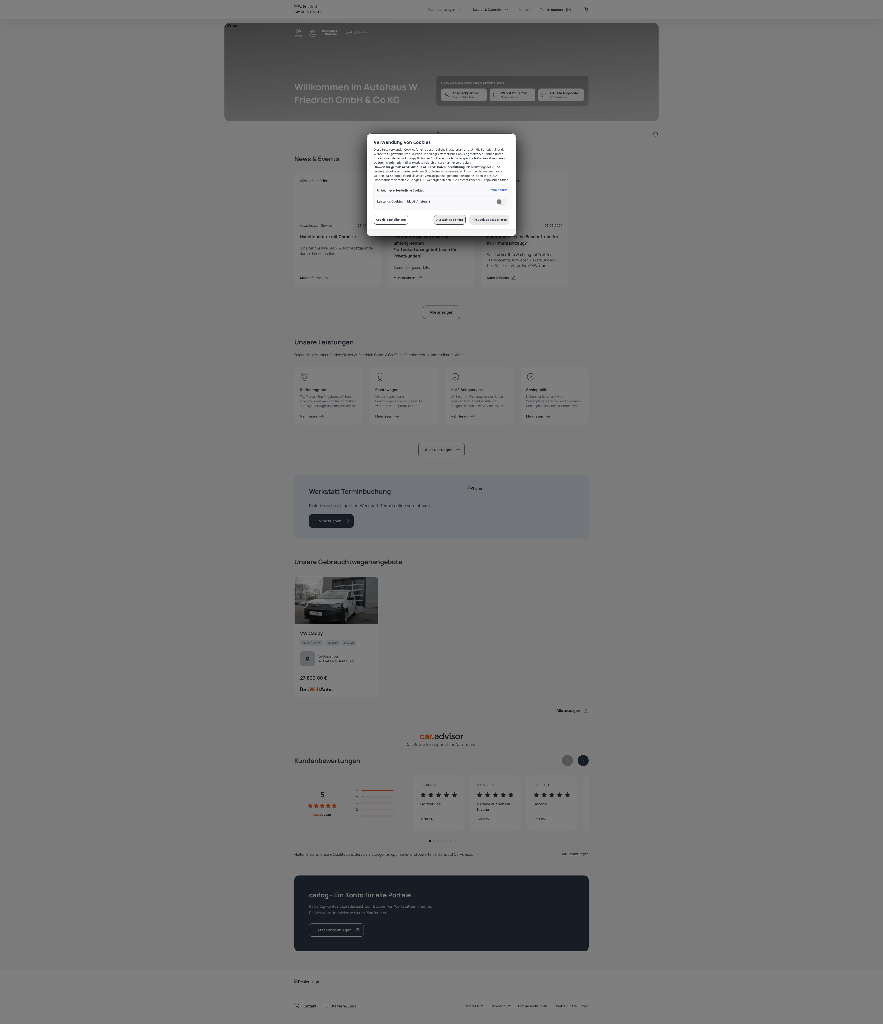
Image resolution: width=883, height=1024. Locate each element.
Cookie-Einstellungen (391, 219)
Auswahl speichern (449, 219)
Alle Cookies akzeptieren (489, 219)
